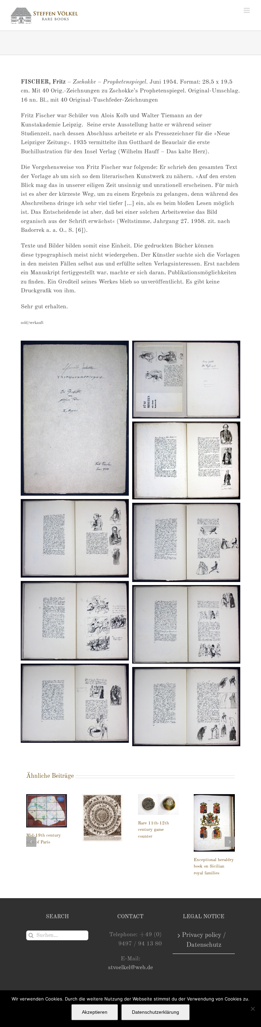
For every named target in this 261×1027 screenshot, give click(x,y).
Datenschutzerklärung (155, 1012)
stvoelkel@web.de (130, 968)
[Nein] (252, 1008)
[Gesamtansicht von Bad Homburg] (158, 811)
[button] (31, 845)
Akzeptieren (94, 1012)
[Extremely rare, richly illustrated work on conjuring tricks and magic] (102, 822)
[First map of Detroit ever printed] (214, 809)
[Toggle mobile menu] (247, 10)
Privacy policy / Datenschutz (204, 940)
